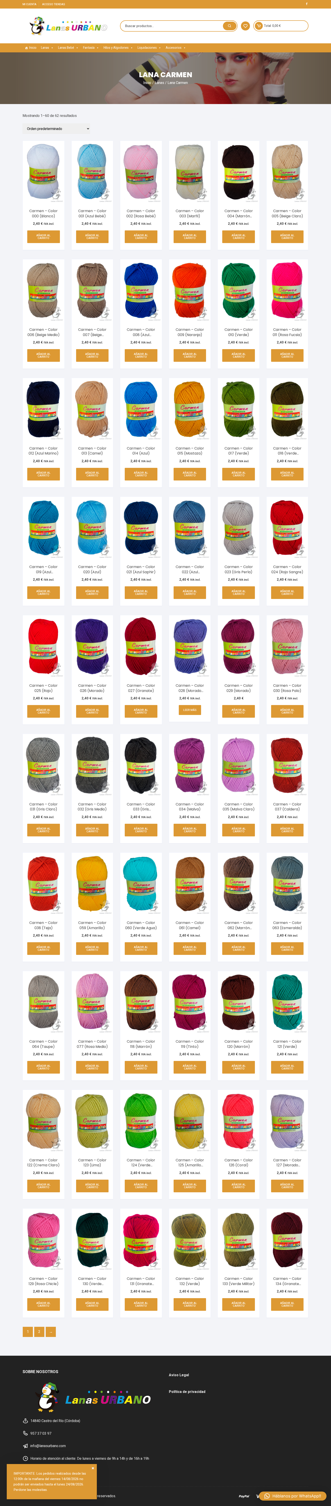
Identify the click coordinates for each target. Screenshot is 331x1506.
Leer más (190, 710)
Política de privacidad (187, 1392)
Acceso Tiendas (53, 4)
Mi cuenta (29, 4)
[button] (292, 1496)
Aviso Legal (179, 1375)
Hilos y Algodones (116, 47)
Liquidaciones (147, 47)
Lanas (45, 47)
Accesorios (173, 47)
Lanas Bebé (66, 47)
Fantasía (89, 47)
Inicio (32, 47)
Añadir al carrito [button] (43, 236)
